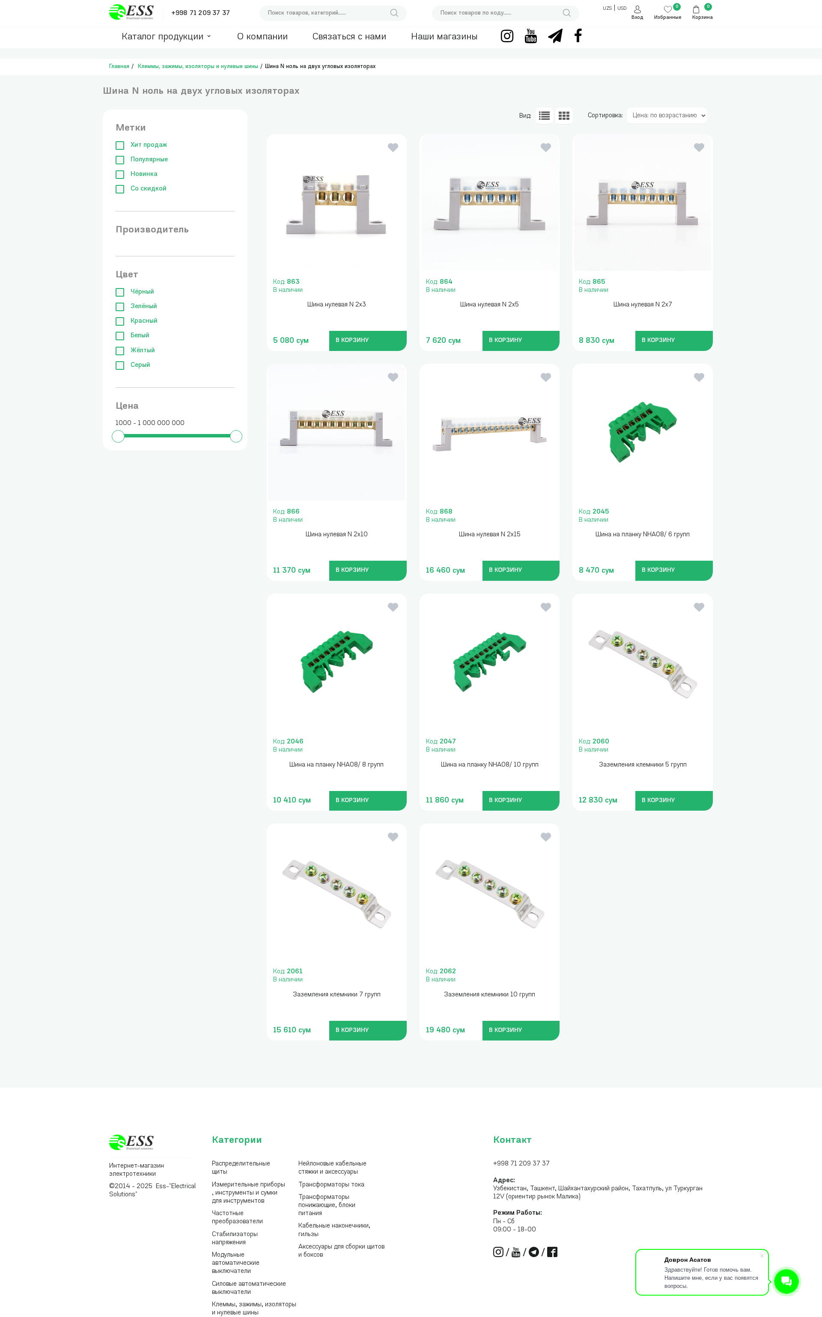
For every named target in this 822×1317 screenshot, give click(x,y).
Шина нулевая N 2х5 (489, 305)
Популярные (149, 160)
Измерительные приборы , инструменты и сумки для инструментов (248, 1193)
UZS (607, 8)
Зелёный (144, 306)
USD (621, 8)
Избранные (668, 17)
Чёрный (142, 292)
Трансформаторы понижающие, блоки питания (326, 1205)
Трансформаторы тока (331, 1185)
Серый (140, 365)
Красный (144, 321)
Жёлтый (143, 351)
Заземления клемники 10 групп (489, 995)
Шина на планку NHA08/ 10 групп (490, 765)
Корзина (702, 17)
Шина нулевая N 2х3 (336, 305)
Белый (140, 336)
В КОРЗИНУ (352, 340)
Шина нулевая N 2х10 (337, 535)
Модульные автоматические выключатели (235, 1263)
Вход (637, 17)
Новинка (144, 174)
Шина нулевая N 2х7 (643, 305)
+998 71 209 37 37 (200, 13)
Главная (119, 66)
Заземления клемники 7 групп (337, 995)
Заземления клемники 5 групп (643, 765)
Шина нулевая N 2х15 (490, 535)
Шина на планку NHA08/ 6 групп (643, 535)
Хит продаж (149, 145)
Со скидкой (149, 189)
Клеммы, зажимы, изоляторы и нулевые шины (198, 66)
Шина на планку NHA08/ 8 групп (336, 765)
